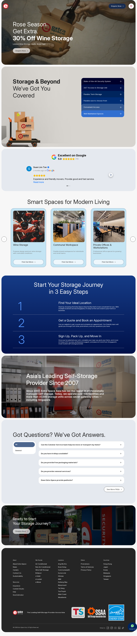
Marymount (62, 585)
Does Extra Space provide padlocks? (57, 480)
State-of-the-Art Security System (97, 81)
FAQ (14, 592)
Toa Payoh (62, 591)
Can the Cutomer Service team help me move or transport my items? (70, 445)
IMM (59, 579)
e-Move (38, 582)
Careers (15, 570)
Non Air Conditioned (42, 567)
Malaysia (106, 573)
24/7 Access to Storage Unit (95, 88)
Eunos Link (62, 573)
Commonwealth (64, 570)
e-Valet (37, 576)
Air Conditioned (41, 564)
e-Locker (38, 579)
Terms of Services (87, 567)
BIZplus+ (38, 573)
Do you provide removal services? (56, 471)
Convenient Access (92, 107)
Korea (105, 570)
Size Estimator (18, 595)
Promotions (85, 564)
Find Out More (27, 262)
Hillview (61, 576)
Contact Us (17, 573)
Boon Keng (62, 567)
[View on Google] (29, 168)
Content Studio (18, 589)
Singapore (107, 576)
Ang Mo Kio (62, 564)
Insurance (16, 586)
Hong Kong (107, 564)
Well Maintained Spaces (93, 114)
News (15, 567)
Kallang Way (62, 582)
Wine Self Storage (42, 570)
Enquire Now (116, 6)
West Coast (62, 594)
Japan (105, 567)
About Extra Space (19, 564)
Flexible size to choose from (95, 101)
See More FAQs (113, 489)
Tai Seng (61, 588)
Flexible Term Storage (93, 94)
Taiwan (106, 579)
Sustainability (18, 576)
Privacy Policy (86, 570)
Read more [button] (38, 182)
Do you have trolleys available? (54, 454)
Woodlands (62, 597)
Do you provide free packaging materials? (59, 463)
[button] (64, 58)
